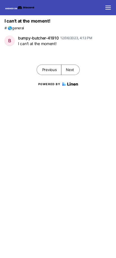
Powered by (49, 84)
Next (70, 69)
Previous (49, 69)
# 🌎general (14, 28)
